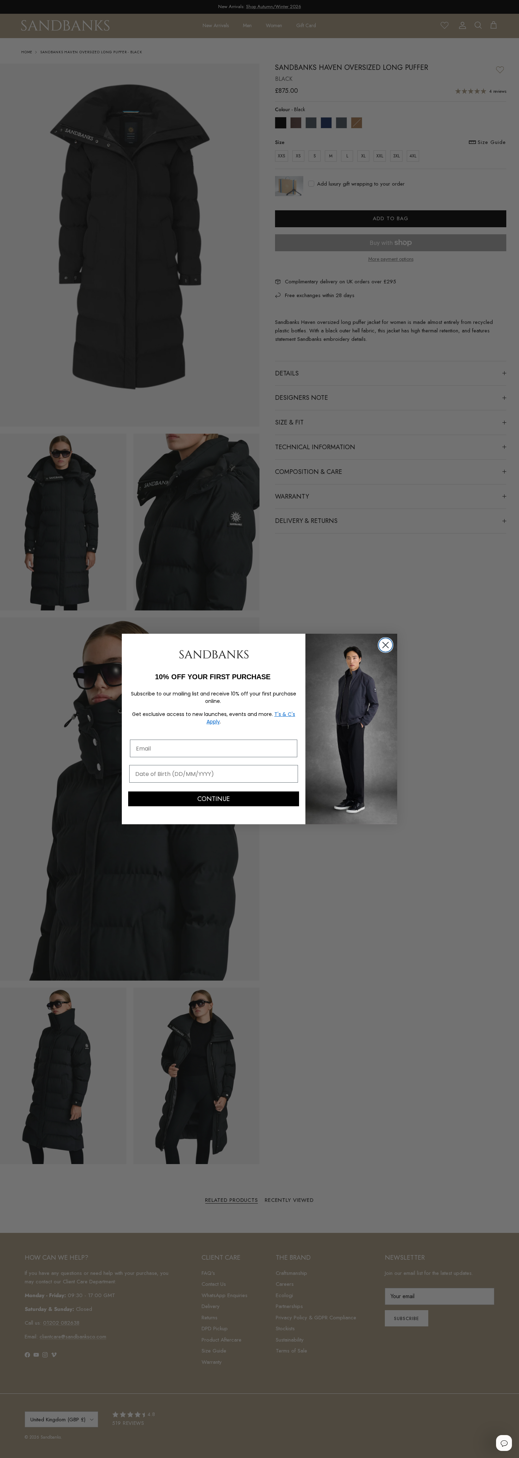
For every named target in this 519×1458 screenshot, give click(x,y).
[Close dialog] (385, 645)
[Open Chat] (504, 1443)
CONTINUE (213, 798)
